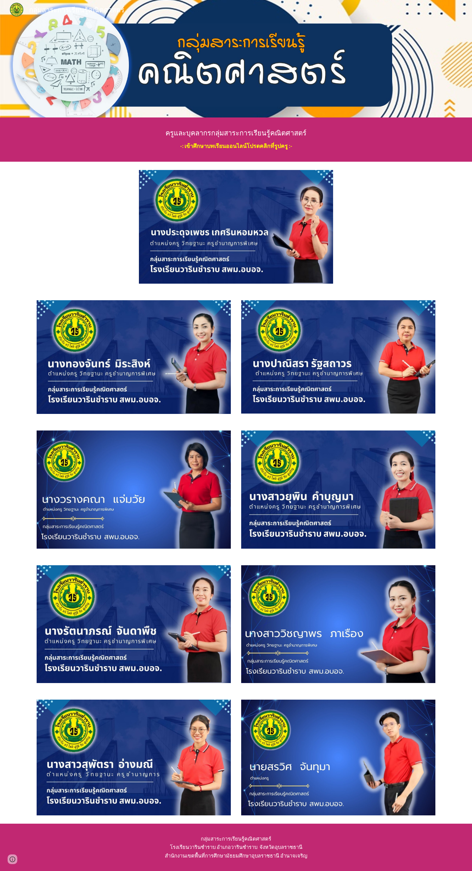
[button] (12, 859)
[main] (236, 139)
